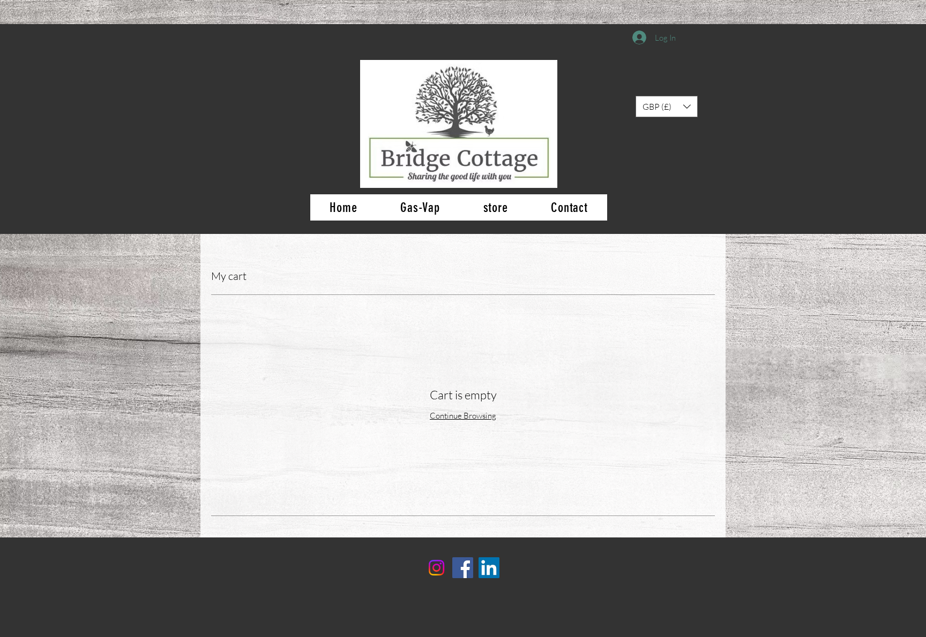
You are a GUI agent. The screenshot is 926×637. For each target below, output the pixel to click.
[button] (667, 106)
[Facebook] (462, 567)
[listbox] (667, 106)
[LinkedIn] (489, 567)
